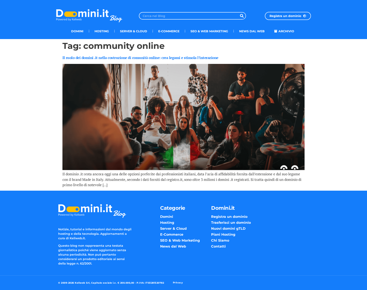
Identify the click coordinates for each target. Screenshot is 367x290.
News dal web (252, 31)
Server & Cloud (133, 31)
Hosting (102, 31)
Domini (77, 31)
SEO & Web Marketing (209, 31)
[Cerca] (242, 16)
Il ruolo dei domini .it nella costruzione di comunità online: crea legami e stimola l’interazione (140, 57)
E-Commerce (168, 31)
